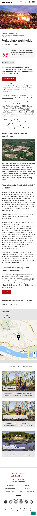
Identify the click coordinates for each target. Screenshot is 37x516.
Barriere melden (7, 511)
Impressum (7, 509)
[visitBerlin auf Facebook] (5, 502)
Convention (27, 488)
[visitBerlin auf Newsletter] (31, 502)
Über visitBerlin (10, 485)
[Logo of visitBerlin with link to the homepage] (7, 2)
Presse (27, 485)
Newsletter (21, 482)
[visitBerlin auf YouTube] (16, 502)
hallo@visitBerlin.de (18, 476)
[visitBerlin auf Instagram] (21, 502)
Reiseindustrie (10, 491)
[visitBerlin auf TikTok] (26, 502)
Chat (33, 513)
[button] (25, 3)
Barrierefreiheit (28, 509)
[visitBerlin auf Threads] (11, 502)
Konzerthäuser (8, 62)
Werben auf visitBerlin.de (27, 491)
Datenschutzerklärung (17, 509)
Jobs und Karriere (10, 488)
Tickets (6, 292)
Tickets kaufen (9, 79)
